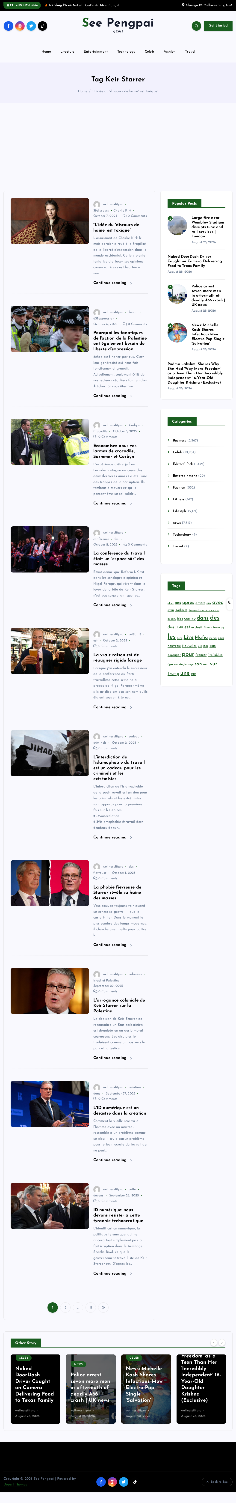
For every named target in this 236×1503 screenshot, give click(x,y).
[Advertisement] (118, 152)
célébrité (135, 639)
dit (181, 633)
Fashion (169, 57)
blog (180, 624)
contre (190, 624)
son (198, 669)
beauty (172, 624)
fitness (208, 633)
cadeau (134, 742)
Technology (126, 57)
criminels (99, 748)
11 (91, 1313)
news (177, 528)
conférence (101, 544)
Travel (190, 57)
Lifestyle (67, 57)
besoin (134, 317)
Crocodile (100, 437)
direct (173, 633)
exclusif (196, 633)
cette (132, 1194)
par (205, 651)
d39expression (103, 324)
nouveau (174, 651)
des (116, 544)
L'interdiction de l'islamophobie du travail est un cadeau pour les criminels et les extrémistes (119, 773)
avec (217, 608)
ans (178, 608)
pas (212, 651)
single (182, 669)
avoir (171, 615)
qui (170, 669)
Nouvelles (189, 651)
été (193, 679)
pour (188, 659)
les (172, 642)
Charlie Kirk (122, 216)
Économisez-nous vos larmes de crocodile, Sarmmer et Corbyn (115, 456)
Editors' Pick (183, 469)
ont (200, 651)
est (95, 646)
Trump (173, 679)
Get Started (218, 31)
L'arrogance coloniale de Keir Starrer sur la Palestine (119, 1011)
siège (191, 670)
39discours (101, 216)
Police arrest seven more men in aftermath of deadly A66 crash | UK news (208, 301)
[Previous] (213, 1347)
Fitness (178, 505)
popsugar (174, 660)
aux (208, 608)
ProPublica (215, 660)
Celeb (149, 57)
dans (96, 1099)
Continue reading (110, 288)
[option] (35, 1394)
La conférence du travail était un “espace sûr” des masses (119, 564)
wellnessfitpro (113, 209)
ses (176, 670)
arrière (200, 608)
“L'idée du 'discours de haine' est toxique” (125, 96)
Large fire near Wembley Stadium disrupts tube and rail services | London (208, 232)
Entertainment (96, 57)
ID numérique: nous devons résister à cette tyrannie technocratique (118, 1221)
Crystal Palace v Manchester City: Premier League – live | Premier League (201, 1393)
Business (179, 446)
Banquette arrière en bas (204, 615)
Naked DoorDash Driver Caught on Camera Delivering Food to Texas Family (195, 266)
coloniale (135, 979)
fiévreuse (99, 878)
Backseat (181, 615)
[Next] (221, 1347)
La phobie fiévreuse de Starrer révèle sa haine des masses (117, 898)
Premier (200, 660)
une (185, 678)
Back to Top (219, 1487)
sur (213, 669)
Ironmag (218, 633)
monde (213, 643)
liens (180, 643)
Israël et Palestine (106, 986)
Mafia (201, 643)
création (135, 1092)
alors (171, 608)
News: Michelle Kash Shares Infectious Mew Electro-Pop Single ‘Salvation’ (208, 340)
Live (189, 642)
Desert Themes (15, 1490)
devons (98, 1201)
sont (206, 669)
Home (46, 57)
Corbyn (134, 430)
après (188, 607)
